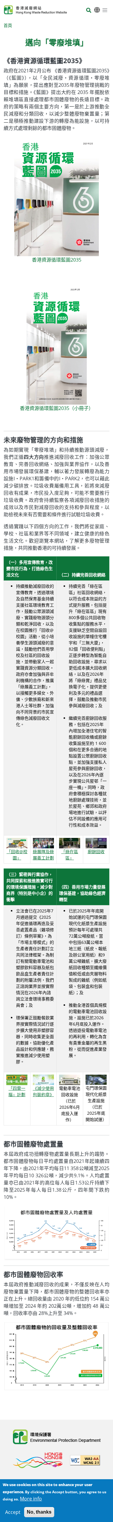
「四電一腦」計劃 (16, 1091)
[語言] (97, 10)
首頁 (8, 25)
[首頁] (35, 9)
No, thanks (39, 1512)
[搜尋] (88, 11)
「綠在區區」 (69, 855)
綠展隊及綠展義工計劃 (43, 855)
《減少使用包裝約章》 (43, 1091)
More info (31, 1498)
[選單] (105, 9)
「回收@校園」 (17, 855)
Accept (12, 1512)
